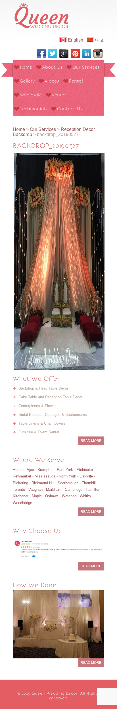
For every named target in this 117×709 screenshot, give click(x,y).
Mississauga (45, 476)
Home (26, 67)
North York (67, 476)
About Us (52, 67)
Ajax (30, 470)
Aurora (18, 470)
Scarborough (68, 483)
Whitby (85, 496)
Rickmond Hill (43, 483)
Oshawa (51, 496)
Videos (52, 81)
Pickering (20, 483)
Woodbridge (22, 503)
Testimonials (33, 108)
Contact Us (69, 108)
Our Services (85, 67)
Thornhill (89, 483)
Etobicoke (84, 470)
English (75, 40)
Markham (53, 489)
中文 (99, 40)
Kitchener (20, 496)
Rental (76, 81)
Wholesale (31, 95)
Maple (37, 496)
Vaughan (35, 489)
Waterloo (69, 496)
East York (65, 470)
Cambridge (73, 489)
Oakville (86, 476)
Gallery (27, 81)
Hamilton (93, 489)
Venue (58, 95)
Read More (91, 441)
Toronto (19, 489)
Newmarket (22, 476)
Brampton (45, 470)
